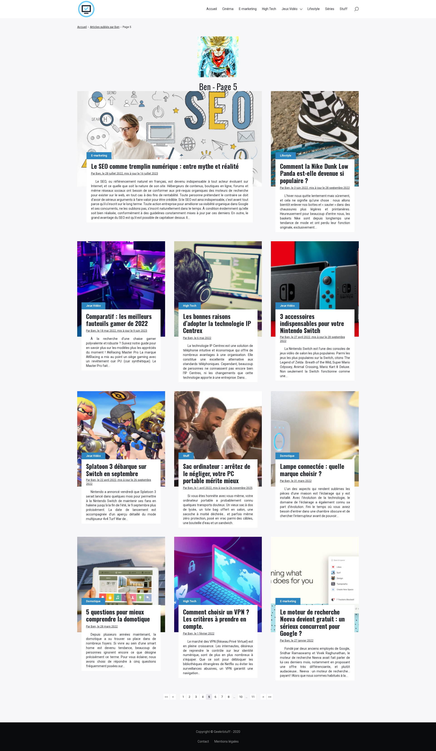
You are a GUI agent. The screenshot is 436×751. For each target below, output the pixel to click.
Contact (203, 741)
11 (253, 697)
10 (240, 697)
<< (166, 697)
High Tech (269, 9)
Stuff (343, 9)
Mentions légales (226, 741)
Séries (329, 9)
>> (269, 697)
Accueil (211, 9)
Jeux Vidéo (289, 9)
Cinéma (227, 9)
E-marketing (248, 9)
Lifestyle (313, 9)
